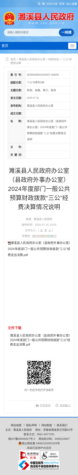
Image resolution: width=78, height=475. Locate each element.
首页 (5, 46)
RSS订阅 (52, 3)
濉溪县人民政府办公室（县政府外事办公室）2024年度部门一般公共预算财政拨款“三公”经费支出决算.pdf (39, 249)
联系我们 (62, 425)
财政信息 (53, 59)
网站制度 (47, 425)
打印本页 (45, 405)
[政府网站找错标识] (29, 455)
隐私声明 (31, 425)
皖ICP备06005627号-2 (21, 438)
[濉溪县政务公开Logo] (39, 18)
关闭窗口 (65, 405)
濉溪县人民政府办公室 (32, 59)
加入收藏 (71, 3)
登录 (62, 3)
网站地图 (16, 425)
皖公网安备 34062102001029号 (41, 443)
